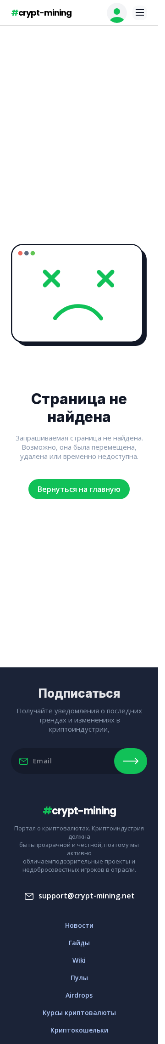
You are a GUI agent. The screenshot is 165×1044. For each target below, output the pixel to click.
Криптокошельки (79, 1030)
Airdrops (79, 995)
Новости (79, 925)
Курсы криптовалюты (79, 1012)
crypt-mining (41, 12)
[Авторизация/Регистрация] (117, 13)
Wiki (79, 960)
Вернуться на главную (79, 489)
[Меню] (139, 13)
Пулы (79, 977)
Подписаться (130, 761)
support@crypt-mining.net (86, 896)
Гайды (79, 942)
